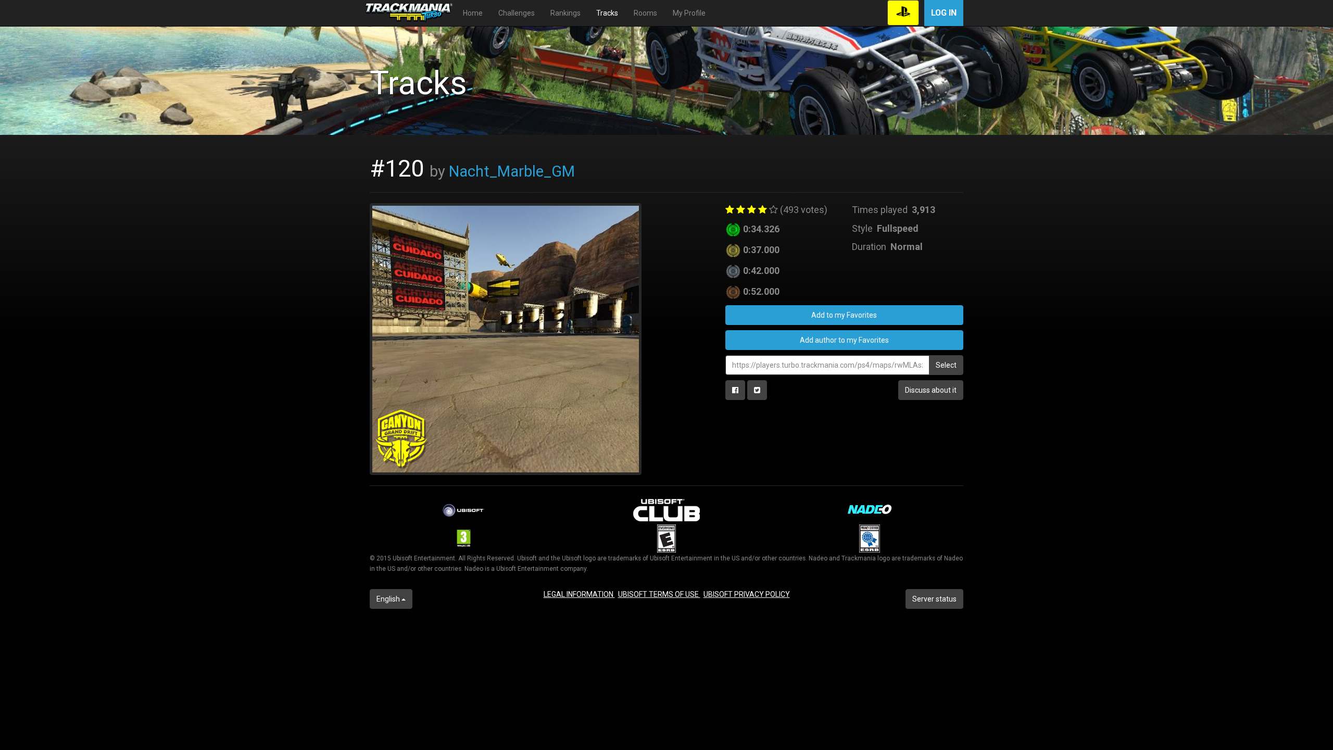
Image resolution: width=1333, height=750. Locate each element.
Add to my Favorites (844, 315)
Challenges (516, 13)
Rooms (645, 13)
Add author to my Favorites (844, 340)
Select (946, 365)
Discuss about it (931, 390)
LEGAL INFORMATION (579, 594)
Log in (944, 13)
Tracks (607, 13)
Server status (934, 599)
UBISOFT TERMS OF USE (659, 594)
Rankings (565, 13)
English (388, 599)
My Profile (689, 13)
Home (473, 13)
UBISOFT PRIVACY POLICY (746, 594)
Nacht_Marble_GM (512, 171)
